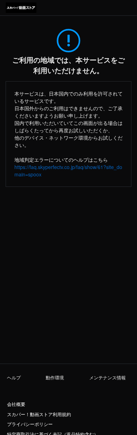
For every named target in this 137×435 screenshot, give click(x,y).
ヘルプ (14, 377)
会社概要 (16, 404)
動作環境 (55, 377)
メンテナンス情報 (107, 377)
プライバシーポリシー (30, 424)
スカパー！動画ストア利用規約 (39, 414)
